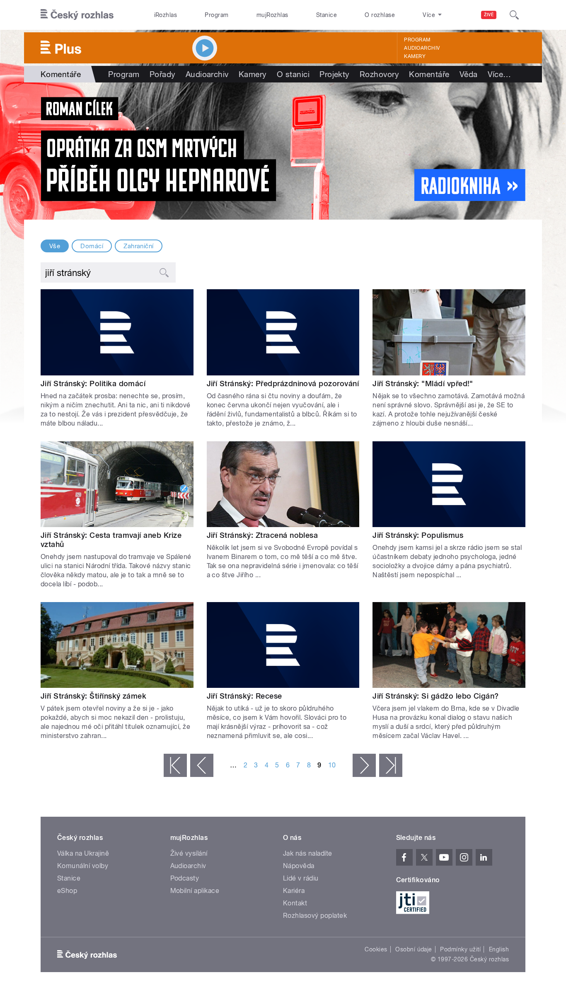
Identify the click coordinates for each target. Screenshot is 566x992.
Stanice (326, 15)
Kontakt (295, 903)
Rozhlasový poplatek (315, 915)
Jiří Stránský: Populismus (417, 535)
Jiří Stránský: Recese (244, 696)
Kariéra (294, 891)
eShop (67, 891)
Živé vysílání (189, 853)
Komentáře (429, 74)
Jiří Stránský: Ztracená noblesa (262, 535)
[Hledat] (514, 15)
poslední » (390, 765)
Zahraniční (138, 246)
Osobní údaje (413, 949)
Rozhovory (379, 74)
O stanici (293, 74)
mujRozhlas (272, 15)
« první (175, 765)
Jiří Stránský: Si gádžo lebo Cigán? (435, 696)
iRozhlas (165, 15)
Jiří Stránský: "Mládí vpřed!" (422, 383)
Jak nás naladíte (307, 853)
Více (499, 74)
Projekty (334, 74)
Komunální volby (82, 866)
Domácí (91, 246)
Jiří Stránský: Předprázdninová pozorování (283, 383)
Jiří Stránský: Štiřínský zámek (93, 696)
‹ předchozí (201, 765)
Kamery (415, 56)
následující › (364, 765)
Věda (469, 74)
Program (216, 15)
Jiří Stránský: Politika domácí (93, 383)
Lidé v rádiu (301, 878)
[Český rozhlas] (77, 15)
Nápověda (298, 866)
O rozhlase (380, 15)
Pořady (163, 74)
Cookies (376, 949)
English (499, 949)
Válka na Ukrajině (83, 853)
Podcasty (184, 878)
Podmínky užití (460, 949)
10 (332, 765)
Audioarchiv (422, 48)
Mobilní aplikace (195, 891)
